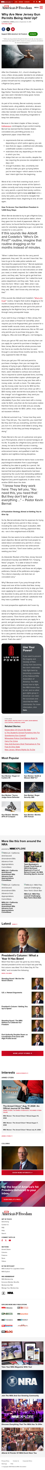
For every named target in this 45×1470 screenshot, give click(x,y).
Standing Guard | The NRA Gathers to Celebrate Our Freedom (12, 1022)
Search (4, 1233)
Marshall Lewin (19, 722)
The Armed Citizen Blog (21, 1110)
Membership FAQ (7, 1285)
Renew (21, 2)
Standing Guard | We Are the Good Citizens (13, 979)
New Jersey (8, 721)
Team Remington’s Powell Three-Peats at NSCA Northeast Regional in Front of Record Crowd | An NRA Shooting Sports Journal (33, 869)
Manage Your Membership (10, 1288)
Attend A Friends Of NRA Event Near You (19, 1453)
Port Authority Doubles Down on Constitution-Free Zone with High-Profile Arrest (15, 1036)
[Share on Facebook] (3, 28)
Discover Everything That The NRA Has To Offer (22, 1424)
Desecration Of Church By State (18, 729)
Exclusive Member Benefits (10, 1282)
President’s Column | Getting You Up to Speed (15, 1007)
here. (25, 710)
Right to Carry (23, 721)
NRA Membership (7, 1279)
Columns (9, 973)
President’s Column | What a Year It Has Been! (20, 957)
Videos (4, 1261)
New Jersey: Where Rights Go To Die (20, 749)
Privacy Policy (5, 1461)
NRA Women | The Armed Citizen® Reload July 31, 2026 (22, 1130)
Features (5, 24)
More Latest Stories (28, 1053)
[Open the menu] (41, 7)
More (14, 924)
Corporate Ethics (27, 1461)
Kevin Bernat (33, 721)
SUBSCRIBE (12, 1199)
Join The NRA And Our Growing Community (20, 1395)
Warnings (4, 1464)
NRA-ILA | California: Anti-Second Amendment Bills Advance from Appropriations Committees (10, 875)
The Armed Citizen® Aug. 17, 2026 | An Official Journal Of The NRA (21, 1107)
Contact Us (5, 1225)
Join (16, 2)
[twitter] (8, 28)
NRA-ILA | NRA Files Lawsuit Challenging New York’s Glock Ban (32, 896)
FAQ (3, 1227)
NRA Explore (6, 1272)
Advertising (5, 1222)
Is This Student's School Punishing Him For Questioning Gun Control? (22, 734)
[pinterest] (12, 28)
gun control (9, 722)
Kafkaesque (6, 126)
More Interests (21, 1073)
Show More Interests (27, 1172)
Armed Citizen (8, 1077)
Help (3, 1230)
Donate (27, 2)
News (10, 24)
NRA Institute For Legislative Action (13, 1269)
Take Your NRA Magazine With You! (17, 1367)
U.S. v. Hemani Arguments (12, 992)
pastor (15, 721)
